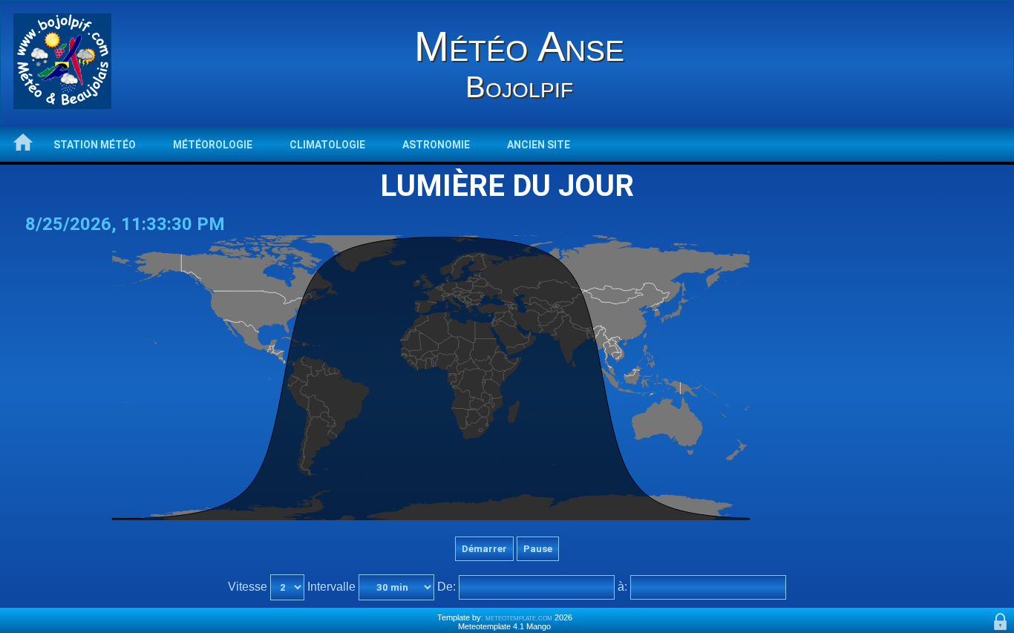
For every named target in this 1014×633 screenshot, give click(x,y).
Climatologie (327, 145)
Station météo (94, 145)
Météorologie (212, 145)
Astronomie (436, 145)
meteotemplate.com (518, 617)
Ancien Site (538, 145)
